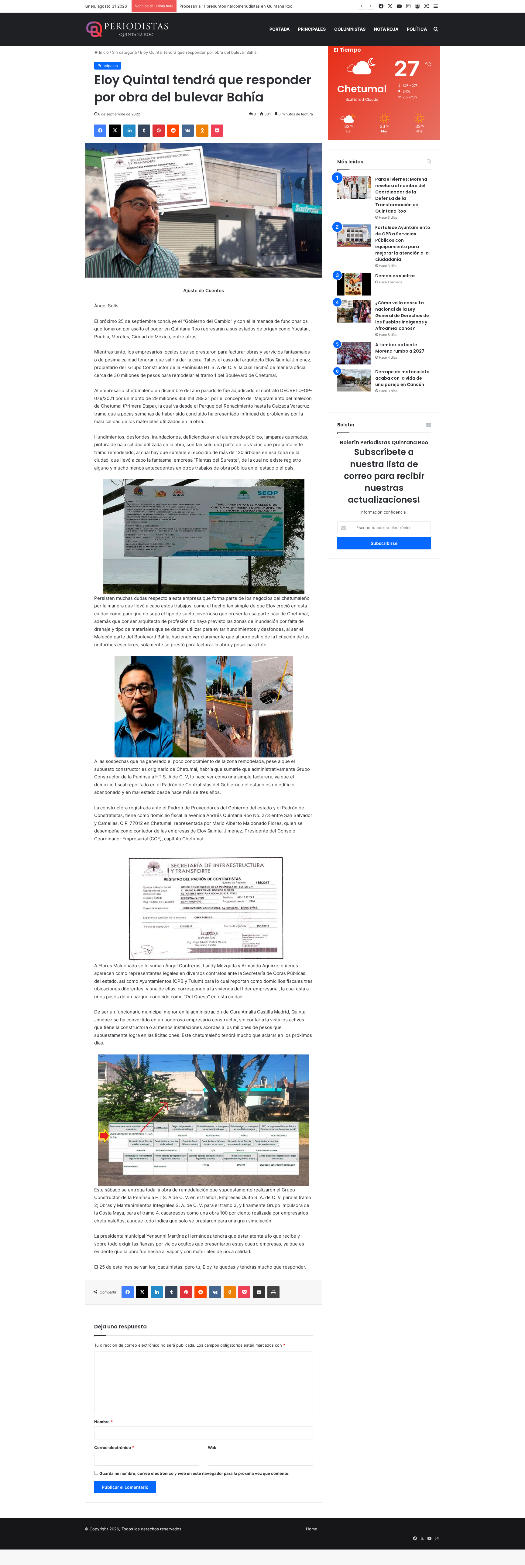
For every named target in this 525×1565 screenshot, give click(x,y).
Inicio (103, 52)
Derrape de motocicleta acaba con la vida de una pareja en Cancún (402, 378)
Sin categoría (124, 52)
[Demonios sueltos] (354, 284)
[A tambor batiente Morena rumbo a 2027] (354, 353)
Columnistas (349, 29)
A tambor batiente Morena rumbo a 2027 (399, 348)
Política (417, 29)
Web (212, 1447)
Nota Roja (386, 29)
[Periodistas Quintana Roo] (126, 29)
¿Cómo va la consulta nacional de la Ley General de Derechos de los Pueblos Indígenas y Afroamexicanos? (402, 315)
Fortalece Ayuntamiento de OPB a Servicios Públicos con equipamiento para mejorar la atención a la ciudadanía (402, 243)
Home (311, 1528)
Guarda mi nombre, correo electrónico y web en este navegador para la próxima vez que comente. (194, 1473)
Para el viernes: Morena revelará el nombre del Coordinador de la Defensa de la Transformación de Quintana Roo (401, 195)
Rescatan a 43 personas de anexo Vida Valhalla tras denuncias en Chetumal (251, 6)
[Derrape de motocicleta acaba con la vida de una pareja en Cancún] (354, 380)
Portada (279, 29)
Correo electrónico (114, 1447)
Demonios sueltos (395, 276)
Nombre (103, 1421)
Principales (312, 29)
